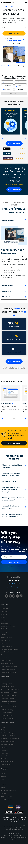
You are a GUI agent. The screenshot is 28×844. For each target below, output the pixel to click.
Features (9, 66)
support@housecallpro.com (14, 587)
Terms (14, 839)
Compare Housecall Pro (8, 736)
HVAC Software (5, 681)
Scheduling (4, 609)
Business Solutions (6, 637)
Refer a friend (5, 779)
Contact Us (4, 793)
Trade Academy (9, 819)
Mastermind (4, 750)
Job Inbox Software (6, 646)
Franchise (4, 747)
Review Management (7, 629)
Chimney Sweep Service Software (10, 707)
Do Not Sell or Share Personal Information (13, 837)
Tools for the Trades (7, 762)
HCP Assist (4, 620)
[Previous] (2, 138)
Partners (3, 785)
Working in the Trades (7, 744)
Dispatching (4, 611)
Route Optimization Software (9, 649)
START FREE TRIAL (14, 189)
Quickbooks (4, 623)
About (3, 773)
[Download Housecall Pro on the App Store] (9, 812)
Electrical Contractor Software (10, 689)
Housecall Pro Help (18, 817)
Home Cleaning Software (8, 701)
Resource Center (7, 722)
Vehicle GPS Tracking (7, 652)
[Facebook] (10, 596)
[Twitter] (21, 596)
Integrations (4, 753)
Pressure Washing (6, 712)
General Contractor (7, 715)
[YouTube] (6, 596)
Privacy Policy (8, 835)
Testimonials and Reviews (8, 790)
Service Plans (5, 658)
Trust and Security (6, 796)
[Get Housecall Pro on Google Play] (18, 812)
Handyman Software (7, 704)
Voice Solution (5, 640)
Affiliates (3, 788)
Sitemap (14, 821)
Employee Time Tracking (8, 626)
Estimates (4, 614)
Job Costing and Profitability (9, 666)
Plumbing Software (6, 684)
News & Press (5, 756)
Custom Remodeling (7, 710)
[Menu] (26, 2)
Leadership (4, 782)
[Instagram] (17, 596)
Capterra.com (19, 830)
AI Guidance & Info (6, 799)
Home (3, 66)
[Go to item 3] (14, 418)
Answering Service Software (9, 672)
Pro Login (6, 817)
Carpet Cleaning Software (8, 695)
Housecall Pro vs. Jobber (8, 741)
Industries (5, 676)
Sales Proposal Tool (7, 663)
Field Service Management (8, 733)
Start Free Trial (14, 33)
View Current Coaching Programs (13, 40)
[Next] (25, 138)
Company (5, 769)
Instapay (3, 635)
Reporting (4, 632)
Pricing (3, 730)
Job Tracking (4, 643)
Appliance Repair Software (9, 692)
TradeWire (4, 759)
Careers (3, 776)
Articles (3, 727)
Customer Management (8, 669)
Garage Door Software (7, 686)
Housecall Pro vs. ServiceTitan (10, 738)
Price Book (4, 617)
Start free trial (14, 143)
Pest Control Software (7, 698)
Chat (2, 655)
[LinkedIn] (13, 596)
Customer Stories (6, 764)
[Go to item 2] (13, 418)
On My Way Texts (6, 661)
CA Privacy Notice (18, 835)
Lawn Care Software (7, 718)
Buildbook (20, 819)
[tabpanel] (14, 250)
